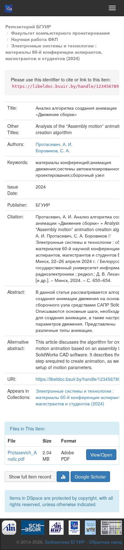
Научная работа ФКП (34, 39)
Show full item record (30, 476)
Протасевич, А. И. (54, 144)
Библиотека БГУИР (65, 542)
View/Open (101, 454)
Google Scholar (90, 476)
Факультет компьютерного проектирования (60, 33)
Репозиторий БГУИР (28, 26)
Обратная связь (105, 542)
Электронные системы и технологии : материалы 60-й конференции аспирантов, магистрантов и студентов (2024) (53, 51)
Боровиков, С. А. (53, 150)
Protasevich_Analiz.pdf (22, 455)
